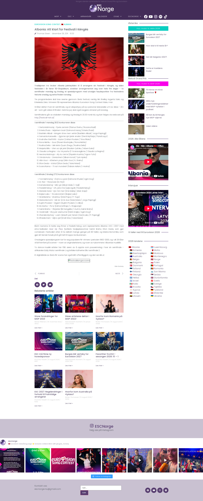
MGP (57, 16)
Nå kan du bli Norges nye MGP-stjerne (155, 116)
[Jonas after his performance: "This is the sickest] (114, 460)
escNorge (133, 16)
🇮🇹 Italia (134, 283)
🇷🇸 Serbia (156, 274)
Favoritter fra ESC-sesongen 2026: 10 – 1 (107, 355)
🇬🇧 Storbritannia (159, 277)
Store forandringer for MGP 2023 (46, 317)
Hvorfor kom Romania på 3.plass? (109, 317)
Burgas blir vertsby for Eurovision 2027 (77, 355)
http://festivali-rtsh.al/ (44, 117)
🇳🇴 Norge (155, 259)
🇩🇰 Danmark (136, 265)
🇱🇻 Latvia (134, 292)
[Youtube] (150, 16)
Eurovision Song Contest (47, 24)
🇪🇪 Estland (135, 268)
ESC (70, 16)
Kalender (102, 16)
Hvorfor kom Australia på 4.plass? (78, 393)
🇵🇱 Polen (155, 262)
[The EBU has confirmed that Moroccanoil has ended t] (12, 460)
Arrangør (86, 16)
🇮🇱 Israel (134, 280)
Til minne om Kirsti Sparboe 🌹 (154, 91)
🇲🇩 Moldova (157, 253)
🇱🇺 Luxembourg (159, 247)
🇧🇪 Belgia (134, 259)
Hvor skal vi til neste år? (157, 45)
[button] (37, 284)
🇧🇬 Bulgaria (136, 262)
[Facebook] (146, 16)
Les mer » (38, 328)
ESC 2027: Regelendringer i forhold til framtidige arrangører (48, 394)
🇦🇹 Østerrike (157, 292)
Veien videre (151, 126)
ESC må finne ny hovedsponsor (43, 355)
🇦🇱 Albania (66, 24)
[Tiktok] (165, 16)
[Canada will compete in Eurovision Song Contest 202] (63, 460)
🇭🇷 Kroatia (135, 286)
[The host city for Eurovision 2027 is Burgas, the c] (37, 460)
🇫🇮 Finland (135, 271)
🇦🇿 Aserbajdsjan (138, 253)
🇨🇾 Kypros (135, 289)
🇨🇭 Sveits (155, 280)
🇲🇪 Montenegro (159, 256)
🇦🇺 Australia (136, 256)
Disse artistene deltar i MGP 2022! (77, 317)
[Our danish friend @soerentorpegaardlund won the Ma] (140, 460)
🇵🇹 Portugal (157, 265)
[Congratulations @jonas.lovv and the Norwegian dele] (191, 460)
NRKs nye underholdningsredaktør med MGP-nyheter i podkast (157, 105)
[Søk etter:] (100, 487)
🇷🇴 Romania (157, 268)
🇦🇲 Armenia (136, 250)
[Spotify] (160, 16)
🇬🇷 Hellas (134, 277)
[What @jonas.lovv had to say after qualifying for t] (165, 460)
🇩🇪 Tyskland (157, 289)
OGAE (116, 16)
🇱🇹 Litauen (135, 295)
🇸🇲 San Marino (158, 271)
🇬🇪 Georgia (135, 274)
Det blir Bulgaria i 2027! (156, 57)
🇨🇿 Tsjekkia (156, 286)
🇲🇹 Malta (155, 250)
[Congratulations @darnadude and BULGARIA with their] (89, 460)
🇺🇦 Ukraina (156, 295)
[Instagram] (155, 16)
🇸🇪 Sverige (156, 283)
